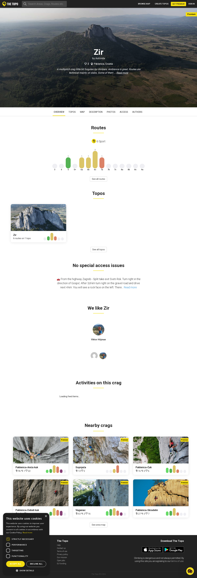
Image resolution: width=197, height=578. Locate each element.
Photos (111, 112)
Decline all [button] (36, 564)
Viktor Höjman (98, 339)
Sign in (191, 4)
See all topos (98, 249)
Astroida (100, 58)
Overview (59, 112)
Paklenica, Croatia (103, 64)
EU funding (61, 564)
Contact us (61, 548)
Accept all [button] (15, 564)
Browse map (144, 4)
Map (82, 112)
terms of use (177, 561)
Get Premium (178, 4)
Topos (72, 112)
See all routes (98, 179)
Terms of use (62, 551)
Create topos (162, 4)
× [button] (46, 516)
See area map (98, 525)
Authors (137, 112)
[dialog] (26, 544)
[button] (26, 570)
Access (124, 112)
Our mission (62, 557)
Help (59, 545)
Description (96, 112)
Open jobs (61, 560)
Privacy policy (62, 554)
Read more (122, 72)
